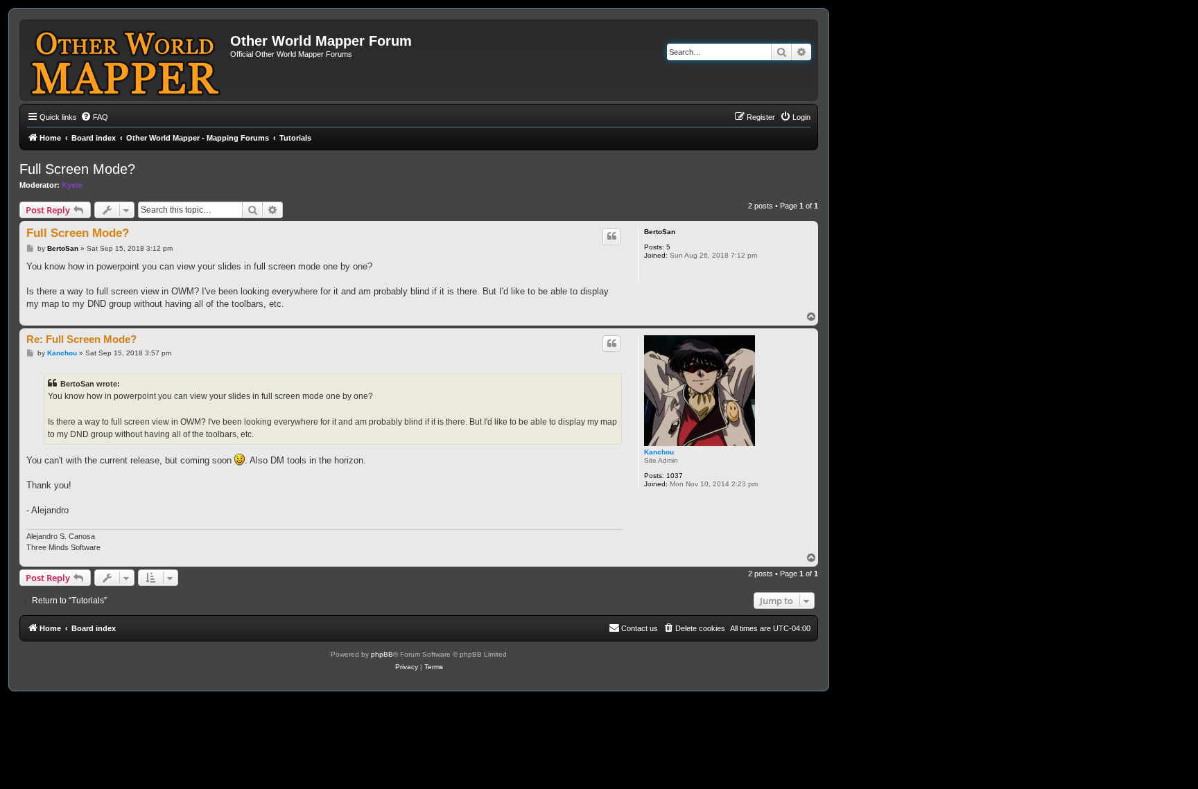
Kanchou (659, 452)
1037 (674, 475)
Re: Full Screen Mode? (81, 339)
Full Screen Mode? (77, 169)
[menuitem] (94, 117)
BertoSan (659, 232)
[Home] (126, 60)
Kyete (72, 185)
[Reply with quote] (611, 236)
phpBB (382, 654)
